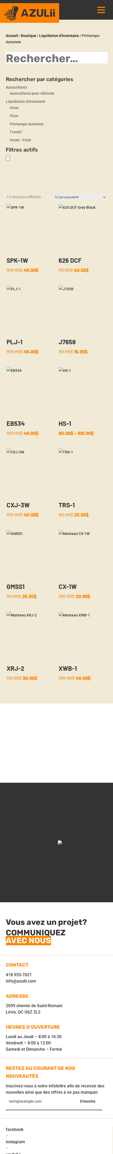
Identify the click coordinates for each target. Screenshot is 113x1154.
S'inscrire (87, 1101)
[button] (101, 10)
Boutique (28, 36)
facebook (14, 1129)
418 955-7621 (19, 974)
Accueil (12, 36)
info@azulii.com (21, 981)
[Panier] (8, 158)
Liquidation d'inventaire (59, 36)
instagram (15, 1141)
